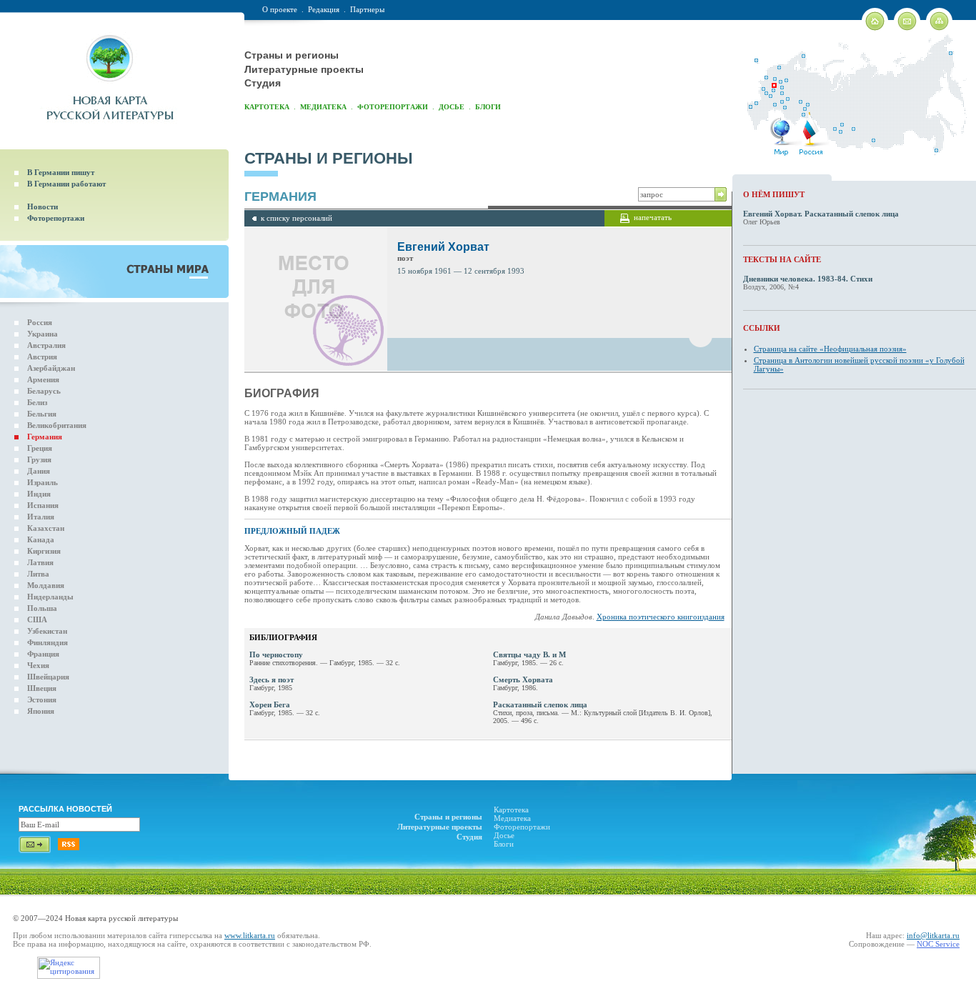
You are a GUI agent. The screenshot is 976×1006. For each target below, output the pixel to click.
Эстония (41, 699)
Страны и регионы (291, 55)
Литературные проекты (304, 69)
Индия (39, 493)
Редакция (323, 9)
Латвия (40, 562)
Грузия (39, 459)
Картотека (266, 107)
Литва (38, 573)
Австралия (46, 345)
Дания (38, 471)
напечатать (653, 217)
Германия (44, 436)
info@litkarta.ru (933, 935)
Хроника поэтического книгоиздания (660, 616)
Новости (42, 206)
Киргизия (44, 551)
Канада (40, 539)
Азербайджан (51, 368)
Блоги (488, 107)
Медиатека (323, 107)
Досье (451, 107)
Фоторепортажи (392, 107)
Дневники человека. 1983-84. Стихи (807, 278)
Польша (42, 608)
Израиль (42, 482)
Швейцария (48, 676)
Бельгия (41, 413)
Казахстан (45, 528)
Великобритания (56, 425)
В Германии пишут (60, 172)
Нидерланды (50, 596)
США (37, 619)
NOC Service (938, 944)
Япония (40, 711)
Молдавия (45, 585)
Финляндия (47, 642)
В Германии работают (66, 183)
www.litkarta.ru (249, 935)
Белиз (37, 402)
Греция (39, 448)
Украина (42, 333)
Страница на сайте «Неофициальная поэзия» (830, 348)
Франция (43, 653)
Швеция (41, 688)
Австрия (42, 356)
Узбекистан (47, 631)
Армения (43, 379)
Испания (43, 505)
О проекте (279, 9)
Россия (39, 322)
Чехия (38, 665)
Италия (40, 516)
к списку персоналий (296, 218)
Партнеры (367, 9)
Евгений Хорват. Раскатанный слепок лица (821, 213)
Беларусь (44, 391)
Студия (262, 83)
